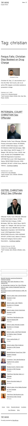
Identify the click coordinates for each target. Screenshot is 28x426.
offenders (20, 174)
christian (15, 96)
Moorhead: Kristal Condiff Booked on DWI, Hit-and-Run (14, 291)
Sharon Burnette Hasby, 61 (14, 381)
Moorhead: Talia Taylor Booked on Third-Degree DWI (12, 282)
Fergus (2, 97)
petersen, (3, 176)
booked (7, 96)
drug (22, 96)
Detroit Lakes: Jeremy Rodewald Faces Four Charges (13, 288)
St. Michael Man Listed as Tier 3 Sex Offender (13, 285)
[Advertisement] (14, 24)
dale (11, 249)
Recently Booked (13, 94)
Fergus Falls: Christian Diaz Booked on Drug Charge (13, 59)
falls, (25, 96)
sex (7, 176)
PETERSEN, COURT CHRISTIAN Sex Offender (12, 114)
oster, (24, 249)
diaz (19, 96)
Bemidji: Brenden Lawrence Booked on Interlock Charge (11, 278)
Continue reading (12, 165)
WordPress (15, 420)
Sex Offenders (12, 172)
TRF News (5, 2)
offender (15, 174)
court (11, 174)
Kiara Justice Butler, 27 (13, 339)
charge (11, 96)
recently (7, 97)
